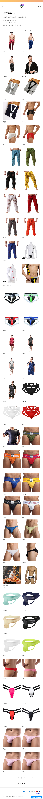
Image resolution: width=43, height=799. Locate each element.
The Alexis (4, 632)
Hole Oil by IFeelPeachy (6, 585)
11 (32, 777)
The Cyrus (4, 701)
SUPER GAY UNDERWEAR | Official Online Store (11, 796)
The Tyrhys (23, 121)
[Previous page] (7, 778)
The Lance (23, 283)
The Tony (4, 353)
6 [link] (21, 777)
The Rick (4, 446)
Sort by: (24, 30)
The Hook (23, 260)
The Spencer (4, 539)
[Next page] (36, 778)
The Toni (4, 51)
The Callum (4, 423)
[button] (2, 6)
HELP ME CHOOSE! (36, 797)
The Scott (23, 74)
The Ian (4, 748)
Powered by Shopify (20, 796)
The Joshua (23, 585)
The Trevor (4, 167)
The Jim (23, 446)
